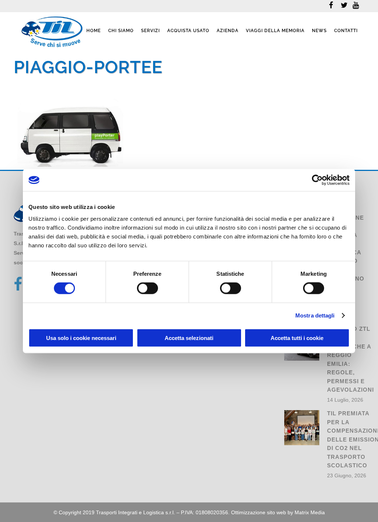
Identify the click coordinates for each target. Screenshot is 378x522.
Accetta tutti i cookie (297, 337)
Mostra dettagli (315, 315)
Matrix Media (310, 512)
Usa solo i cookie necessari (81, 337)
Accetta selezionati (189, 337)
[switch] (147, 288)
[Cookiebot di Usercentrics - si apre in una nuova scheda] (317, 180)
